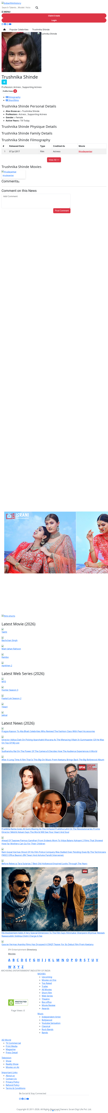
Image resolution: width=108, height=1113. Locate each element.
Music (40, 1013)
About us (10, 1075)
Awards (45, 1008)
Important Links (10, 1072)
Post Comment (62, 210)
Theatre (46, 999)
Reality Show (12, 1064)
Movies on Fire (49, 980)
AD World (6, 1039)
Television (6, 1057)
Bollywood (47, 1020)
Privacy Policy (12, 1081)
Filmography (14, 97)
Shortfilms (13, 100)
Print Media (11, 1046)
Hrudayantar (85, 151)
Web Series (47, 995)
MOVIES (42, 973)
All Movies (47, 989)
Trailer (45, 986)
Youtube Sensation (51, 1023)
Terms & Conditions (15, 1088)
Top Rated (47, 983)
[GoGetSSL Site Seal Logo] (18, 1002)
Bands (45, 1032)
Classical (46, 1026)
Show (8, 1060)
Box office (46, 1002)
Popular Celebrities (18, 29)
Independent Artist (51, 1016)
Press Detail (12, 1052)
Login (54, 20)
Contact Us (11, 1078)
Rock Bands (47, 1029)
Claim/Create (54, 15)
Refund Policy (12, 1085)
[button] (54, 11)
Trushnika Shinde (41, 29)
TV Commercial (13, 1043)
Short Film (47, 992)
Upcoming (47, 976)
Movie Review (48, 1005)
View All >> (54, 159)
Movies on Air (12, 1067)
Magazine (11, 1049)
